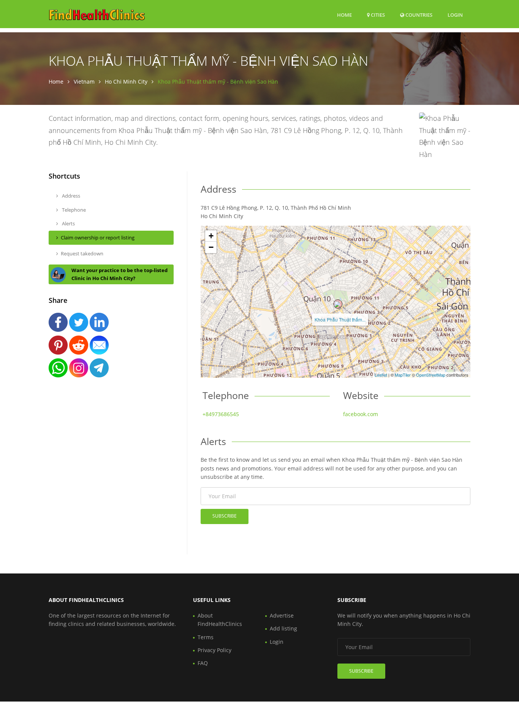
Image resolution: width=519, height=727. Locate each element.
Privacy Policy (214, 650)
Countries (418, 14)
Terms (206, 637)
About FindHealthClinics (220, 619)
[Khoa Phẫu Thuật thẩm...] (337, 304)
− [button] (211, 247)
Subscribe (224, 516)
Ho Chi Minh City (126, 81)
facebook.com (360, 414)
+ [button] (211, 236)
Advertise (282, 615)
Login (455, 14)
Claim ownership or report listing (97, 237)
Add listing (283, 628)
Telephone (73, 209)
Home (344, 14)
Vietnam (84, 81)
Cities (377, 14)
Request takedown (82, 253)
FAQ (203, 663)
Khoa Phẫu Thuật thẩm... (340, 319)
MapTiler (403, 375)
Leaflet (381, 375)
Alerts (68, 223)
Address (70, 195)
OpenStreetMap (430, 375)
